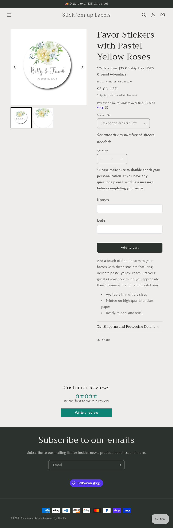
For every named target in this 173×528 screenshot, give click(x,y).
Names (103, 200)
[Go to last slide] (15, 67)
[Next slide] (82, 67)
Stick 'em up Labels (31, 518)
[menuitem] (21, 117)
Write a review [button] (86, 413)
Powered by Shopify (54, 518)
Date (101, 220)
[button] (9, 15)
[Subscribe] (119, 465)
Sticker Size (104, 115)
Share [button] (106, 340)
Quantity (102, 150)
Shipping (102, 95)
